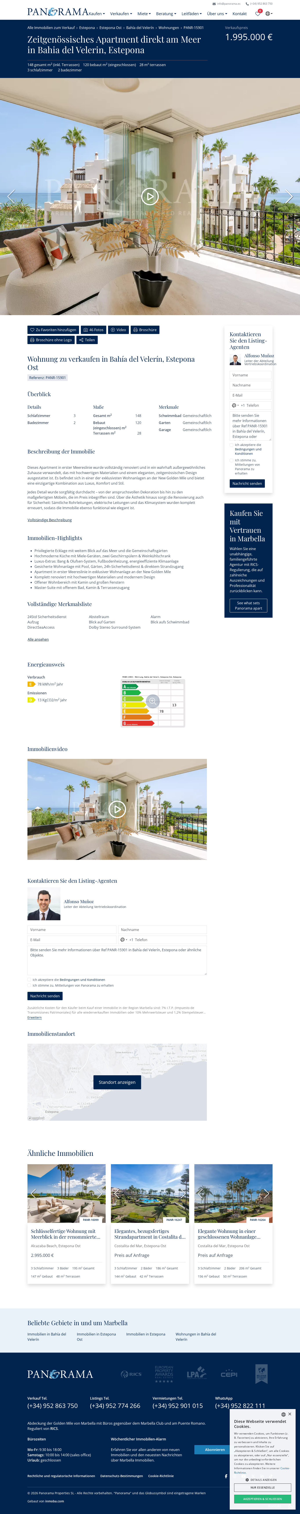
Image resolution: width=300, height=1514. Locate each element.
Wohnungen (169, 27)
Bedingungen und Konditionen (82, 980)
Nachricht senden (45, 996)
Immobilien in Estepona (145, 1334)
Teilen (90, 339)
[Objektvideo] (117, 809)
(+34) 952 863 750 (261, 3)
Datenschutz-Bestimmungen (121, 1476)
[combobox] (125, 940)
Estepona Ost (110, 27)
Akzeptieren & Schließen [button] (262, 1499)
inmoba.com (54, 1501)
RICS (54, 1428)
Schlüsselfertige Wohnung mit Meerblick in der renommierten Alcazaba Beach (65, 1237)
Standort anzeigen (117, 1082)
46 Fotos (96, 329)
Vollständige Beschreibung (50, 520)
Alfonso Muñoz (79, 901)
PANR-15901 (194, 27)
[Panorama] (58, 11)
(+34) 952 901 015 (178, 1405)
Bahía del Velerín (140, 27)
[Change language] (269, 13)
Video (121, 329)
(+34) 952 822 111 (240, 1405)
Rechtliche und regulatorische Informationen (61, 1476)
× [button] (289, 1414)
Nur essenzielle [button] (263, 1487)
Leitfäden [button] (190, 13)
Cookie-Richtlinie (161, 1476)
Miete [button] (142, 13)
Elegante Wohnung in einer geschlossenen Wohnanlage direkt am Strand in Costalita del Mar (233, 1240)
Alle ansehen (38, 639)
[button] (262, 1479)
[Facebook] (226, 1476)
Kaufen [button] (95, 13)
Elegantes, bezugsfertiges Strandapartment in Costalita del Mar (149, 1237)
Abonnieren (215, 1449)
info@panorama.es (228, 3)
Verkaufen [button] (119, 13)
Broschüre (148, 329)
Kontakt (240, 13)
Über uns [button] (215, 13)
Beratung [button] (164, 13)
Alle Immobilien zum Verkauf (51, 27)
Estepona (87, 27)
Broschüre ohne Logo (54, 339)
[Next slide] (288, 196)
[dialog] (263, 1459)
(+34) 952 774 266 (115, 1405)
